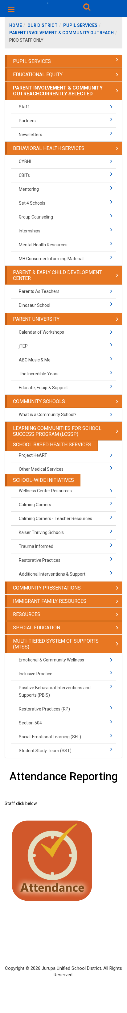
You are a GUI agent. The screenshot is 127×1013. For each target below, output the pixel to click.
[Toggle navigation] (11, 10)
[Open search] (87, 8)
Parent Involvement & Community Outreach (61, 32)
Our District (42, 25)
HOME (15, 25)
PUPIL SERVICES (80, 25)
